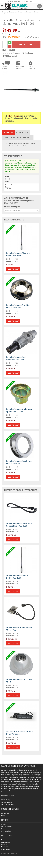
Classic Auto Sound (15, 12)
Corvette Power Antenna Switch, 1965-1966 (20, 628)
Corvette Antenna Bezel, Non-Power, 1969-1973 (19, 462)
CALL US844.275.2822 (32, 67)
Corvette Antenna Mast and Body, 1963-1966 (18, 254)
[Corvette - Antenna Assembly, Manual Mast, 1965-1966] (21, 90)
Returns (3, 815)
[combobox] (21, 210)
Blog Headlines (6, 831)
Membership (5, 849)
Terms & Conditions (7, 804)
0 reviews (16, 53)
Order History (5, 842)
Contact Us (31, 1)
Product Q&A (9, 137)
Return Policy (5, 800)
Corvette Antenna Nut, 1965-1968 (19, 680)
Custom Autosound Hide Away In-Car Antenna (19, 732)
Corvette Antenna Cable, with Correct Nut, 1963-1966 (19, 524)
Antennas (28, 12)
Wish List (4, 844)
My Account (5, 840)
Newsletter (4, 847)
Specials (4, 829)
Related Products (24, 137)
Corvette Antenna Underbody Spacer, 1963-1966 (19, 410)
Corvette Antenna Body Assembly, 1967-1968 (16, 358)
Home (4, 12)
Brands (3, 824)
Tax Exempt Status (7, 802)
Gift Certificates (6, 826)
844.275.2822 (20, 1)
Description (9, 132)
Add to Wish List (10, 55)
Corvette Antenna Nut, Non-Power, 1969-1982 (18, 306)
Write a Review (27, 53)
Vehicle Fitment (22, 132)
